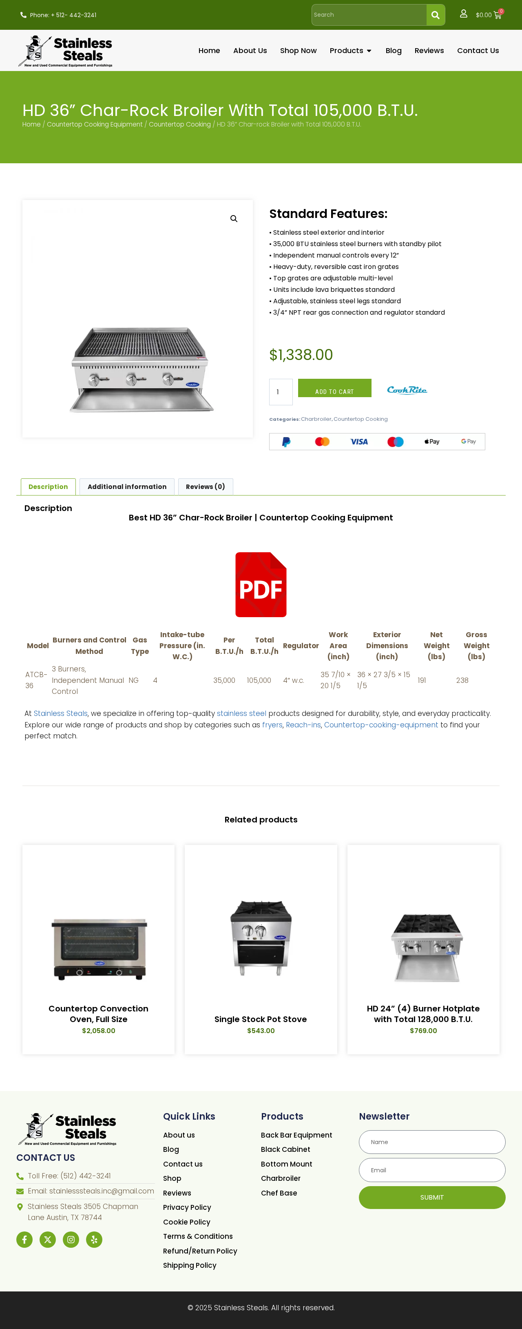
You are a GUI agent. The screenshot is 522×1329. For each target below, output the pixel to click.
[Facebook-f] (24, 1239)
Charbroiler (316, 419)
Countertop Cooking (180, 124)
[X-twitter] (48, 1239)
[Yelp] (94, 1239)
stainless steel (241, 713)
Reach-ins (303, 725)
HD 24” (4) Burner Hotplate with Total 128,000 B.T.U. (423, 1014)
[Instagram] (71, 1239)
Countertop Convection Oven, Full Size (98, 1014)
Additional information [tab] (127, 486)
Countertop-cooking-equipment (381, 725)
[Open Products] (369, 50)
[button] (234, 218)
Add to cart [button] (95, 1054)
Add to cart (334, 392)
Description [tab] (48, 486)
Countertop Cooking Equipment (95, 124)
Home (31, 124)
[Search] (436, 14)
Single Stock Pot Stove (261, 1019)
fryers (272, 725)
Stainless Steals (61, 713)
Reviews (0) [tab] (205, 486)
